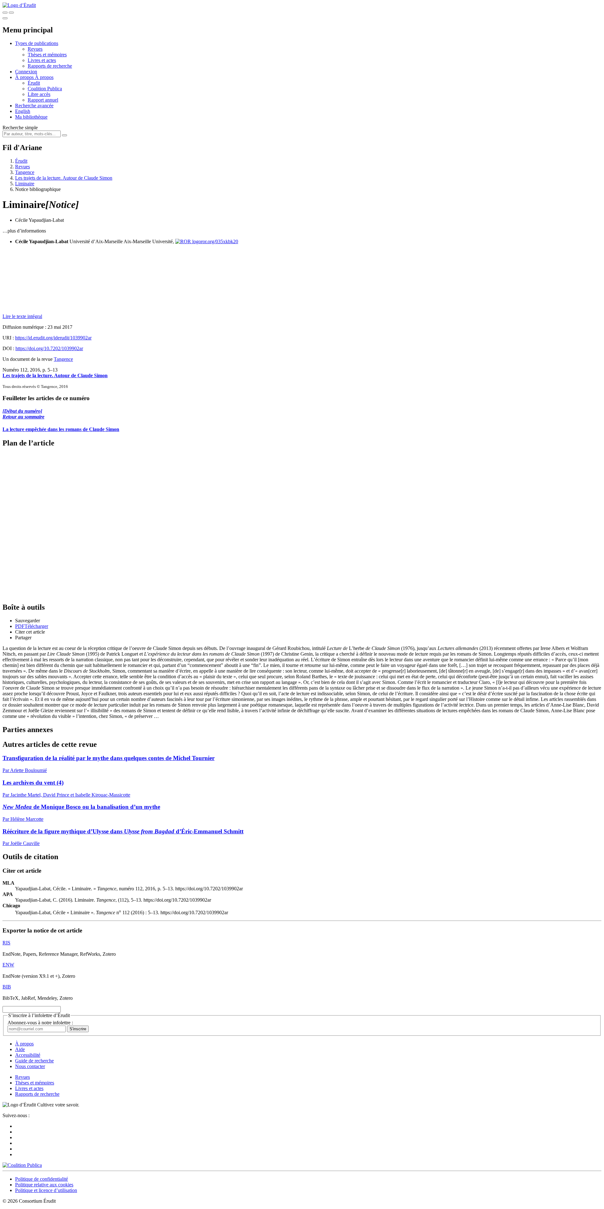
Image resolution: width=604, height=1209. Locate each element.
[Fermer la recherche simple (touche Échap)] (11, 13)
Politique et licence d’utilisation (46, 1190)
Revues (35, 49)
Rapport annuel (43, 100)
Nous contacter (30, 1066)
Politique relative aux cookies (44, 1184)
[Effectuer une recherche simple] (5, 13)
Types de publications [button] (36, 43)
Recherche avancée (34, 105)
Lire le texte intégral (22, 316)
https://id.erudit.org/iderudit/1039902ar (53, 337)
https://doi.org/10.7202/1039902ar (49, 348)
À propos (44, 77)
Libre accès (39, 94)
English (22, 111)
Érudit (34, 83)
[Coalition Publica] (22, 1165)
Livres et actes (42, 60)
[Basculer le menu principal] (5, 18)
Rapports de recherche (50, 66)
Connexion (26, 71)
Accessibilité (27, 1055)
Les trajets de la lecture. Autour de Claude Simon (63, 178)
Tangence (24, 172)
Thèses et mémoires (47, 54)
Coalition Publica (45, 88)
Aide (20, 1049)
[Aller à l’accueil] (19, 5)
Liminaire (24, 183)
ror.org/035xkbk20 (219, 241)
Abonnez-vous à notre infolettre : (40, 1022)
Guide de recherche (34, 1060)
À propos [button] (25, 77)
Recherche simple (20, 127)
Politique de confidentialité (41, 1179)
